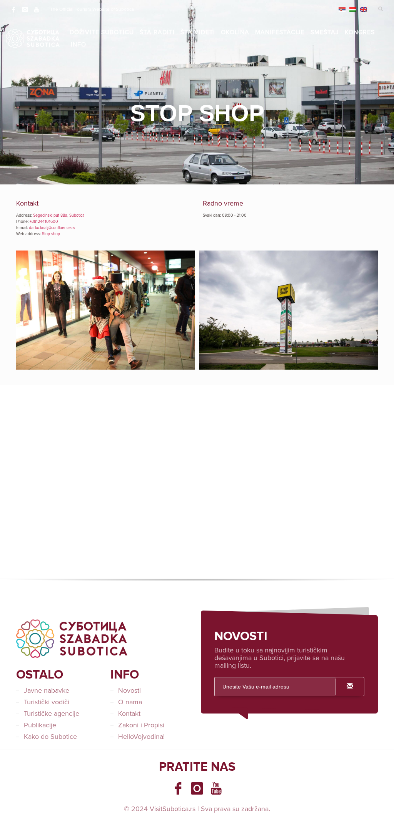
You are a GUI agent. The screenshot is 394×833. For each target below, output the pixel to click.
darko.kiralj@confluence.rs (52, 227)
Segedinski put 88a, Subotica (59, 215)
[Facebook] (13, 9)
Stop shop (51, 233)
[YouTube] (36, 9)
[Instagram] (25, 9)
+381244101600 (44, 221)
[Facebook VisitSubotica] (177, 788)
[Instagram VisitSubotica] (197, 788)
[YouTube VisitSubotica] (216, 788)
